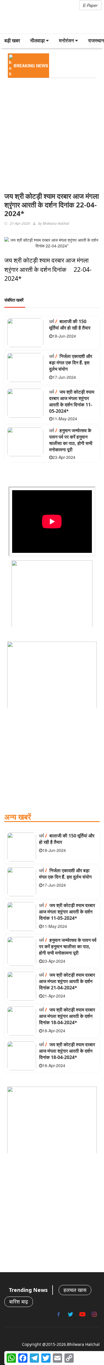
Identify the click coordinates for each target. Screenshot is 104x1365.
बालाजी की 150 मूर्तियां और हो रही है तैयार (69, 324)
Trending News (28, 1289)
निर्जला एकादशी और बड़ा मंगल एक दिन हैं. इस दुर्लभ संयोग (70, 362)
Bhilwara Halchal (56, 223)
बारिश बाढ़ (18, 1301)
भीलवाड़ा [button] (38, 40)
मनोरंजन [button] (67, 40)
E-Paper (90, 5)
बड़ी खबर (12, 40)
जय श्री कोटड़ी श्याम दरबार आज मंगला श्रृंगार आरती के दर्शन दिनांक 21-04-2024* (67, 981)
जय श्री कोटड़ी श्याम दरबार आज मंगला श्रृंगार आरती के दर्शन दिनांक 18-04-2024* (67, 1016)
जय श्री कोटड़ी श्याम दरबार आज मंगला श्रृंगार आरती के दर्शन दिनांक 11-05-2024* (71, 401)
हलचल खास (75, 1289)
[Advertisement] (52, 134)
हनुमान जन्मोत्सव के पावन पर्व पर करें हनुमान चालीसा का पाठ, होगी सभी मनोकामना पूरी (70, 440)
